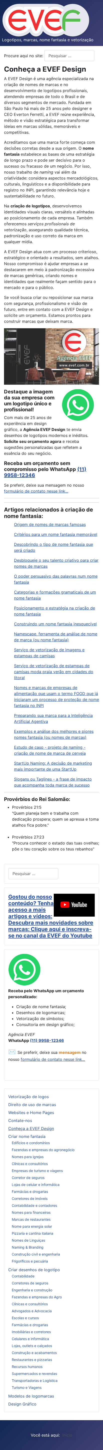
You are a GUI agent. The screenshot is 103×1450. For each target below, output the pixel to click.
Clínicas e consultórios (30, 1164)
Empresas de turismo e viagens (37, 1171)
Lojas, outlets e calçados (32, 1346)
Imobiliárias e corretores (31, 1332)
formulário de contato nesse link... (36, 491)
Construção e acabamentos (34, 1353)
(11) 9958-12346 (47, 1040)
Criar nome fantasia (27, 1136)
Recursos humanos (27, 1366)
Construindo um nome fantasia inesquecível (55, 623)
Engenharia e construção (32, 1290)
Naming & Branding (28, 1247)
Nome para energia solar (32, 1226)
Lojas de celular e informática (36, 1184)
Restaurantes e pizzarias (32, 1359)
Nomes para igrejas (28, 1157)
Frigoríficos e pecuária (30, 1261)
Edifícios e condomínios (31, 1143)
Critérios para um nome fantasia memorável (55, 534)
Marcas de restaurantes (31, 1219)
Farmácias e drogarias (30, 1191)
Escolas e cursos (25, 1318)
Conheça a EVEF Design (31, 1128)
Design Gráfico (22, 1404)
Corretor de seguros (28, 1177)
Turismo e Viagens (27, 1387)
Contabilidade (23, 1276)
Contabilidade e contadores (34, 1205)
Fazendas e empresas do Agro (37, 1297)
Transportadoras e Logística (35, 1380)
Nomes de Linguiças (28, 1240)
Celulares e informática (30, 1339)
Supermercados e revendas (34, 1373)
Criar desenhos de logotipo (34, 1269)
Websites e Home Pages (31, 1112)
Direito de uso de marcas (32, 1104)
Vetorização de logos (28, 1096)
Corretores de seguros (30, 1283)
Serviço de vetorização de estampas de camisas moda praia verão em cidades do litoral (53, 671)
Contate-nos (20, 1120)
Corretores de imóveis (30, 1198)
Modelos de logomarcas (31, 1396)
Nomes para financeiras (31, 1212)
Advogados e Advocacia (32, 1311)
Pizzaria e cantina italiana (32, 1233)
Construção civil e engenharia (36, 1254)
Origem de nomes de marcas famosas (50, 524)
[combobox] (69, 55)
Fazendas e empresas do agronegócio (43, 1150)
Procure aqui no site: (24, 55)
